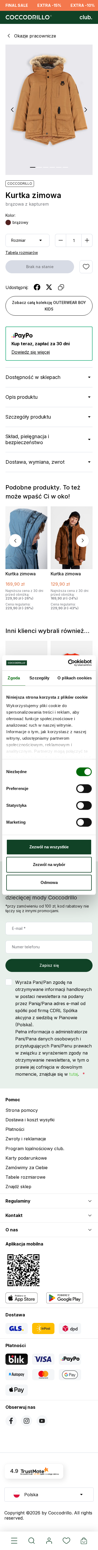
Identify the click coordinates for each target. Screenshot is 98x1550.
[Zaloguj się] (49, 1541)
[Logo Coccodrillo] (27, 17)
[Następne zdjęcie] (86, 109)
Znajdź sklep (18, 1186)
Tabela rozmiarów (21, 252)
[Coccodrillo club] (86, 17)
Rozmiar (18, 240)
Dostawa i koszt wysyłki (29, 1119)
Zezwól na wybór (49, 864)
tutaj (73, 1074)
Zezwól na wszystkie (49, 847)
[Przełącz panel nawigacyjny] (14, 1541)
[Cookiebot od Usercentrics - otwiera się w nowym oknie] (69, 662)
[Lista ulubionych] (66, 1541)
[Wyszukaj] (31, 1541)
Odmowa (49, 882)
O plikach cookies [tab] (74, 678)
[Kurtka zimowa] (26, 537)
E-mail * (19, 928)
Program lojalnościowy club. (34, 1148)
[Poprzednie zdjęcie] (12, 109)
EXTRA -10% (83, 5)
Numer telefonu (26, 947)
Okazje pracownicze (35, 36)
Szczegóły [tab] (39, 678)
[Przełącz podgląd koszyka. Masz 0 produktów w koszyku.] (84, 1541)
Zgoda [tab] (14, 678)
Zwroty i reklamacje (25, 1138)
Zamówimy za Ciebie (26, 1167)
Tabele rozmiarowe (25, 1177)
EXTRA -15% (49, 5)
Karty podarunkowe (26, 1158)
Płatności (14, 1129)
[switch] (84, 788)
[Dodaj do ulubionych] (86, 266)
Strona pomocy (21, 1110)
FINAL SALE (16, 5)
